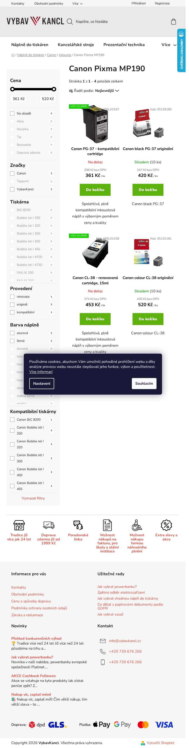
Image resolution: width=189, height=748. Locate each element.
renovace (34, 296)
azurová (34, 333)
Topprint (34, 181)
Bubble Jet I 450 (34, 241)
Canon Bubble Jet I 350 (34, 458)
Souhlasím (144, 383)
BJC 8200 (34, 210)
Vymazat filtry (33, 498)
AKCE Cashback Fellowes (33, 676)
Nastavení (41, 383)
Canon (34, 173)
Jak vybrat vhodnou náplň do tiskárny (127, 599)
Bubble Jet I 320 (34, 225)
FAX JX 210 (34, 281)
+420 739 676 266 (125, 651)
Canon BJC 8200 (34, 419)
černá (34, 341)
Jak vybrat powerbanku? (117, 587)
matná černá (34, 396)
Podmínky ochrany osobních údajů (39, 608)
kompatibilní (34, 312)
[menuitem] (30, 45)
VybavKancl (34, 189)
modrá (34, 404)
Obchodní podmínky (48, 3)
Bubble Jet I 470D (34, 257)
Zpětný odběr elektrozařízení (121, 593)
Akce (34, 121)
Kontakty (17, 3)
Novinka (34, 129)
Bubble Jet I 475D (34, 265)
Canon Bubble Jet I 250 (34, 430)
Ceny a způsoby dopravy (31, 601)
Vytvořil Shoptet (160, 742)
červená (34, 348)
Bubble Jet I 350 (34, 233)
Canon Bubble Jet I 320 (34, 444)
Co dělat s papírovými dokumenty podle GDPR (130, 607)
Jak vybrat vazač (110, 615)
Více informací (41, 371)
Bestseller (34, 145)
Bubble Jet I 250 (34, 218)
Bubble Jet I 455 (34, 249)
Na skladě (34, 113)
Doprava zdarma (34, 152)
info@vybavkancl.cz (125, 640)
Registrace (162, 3)
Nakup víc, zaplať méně (31, 695)
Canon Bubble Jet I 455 (34, 486)
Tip (34, 137)
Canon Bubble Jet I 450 (34, 472)
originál (34, 304)
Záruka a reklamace (27, 615)
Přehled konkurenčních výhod (36, 639)
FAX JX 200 (34, 272)
